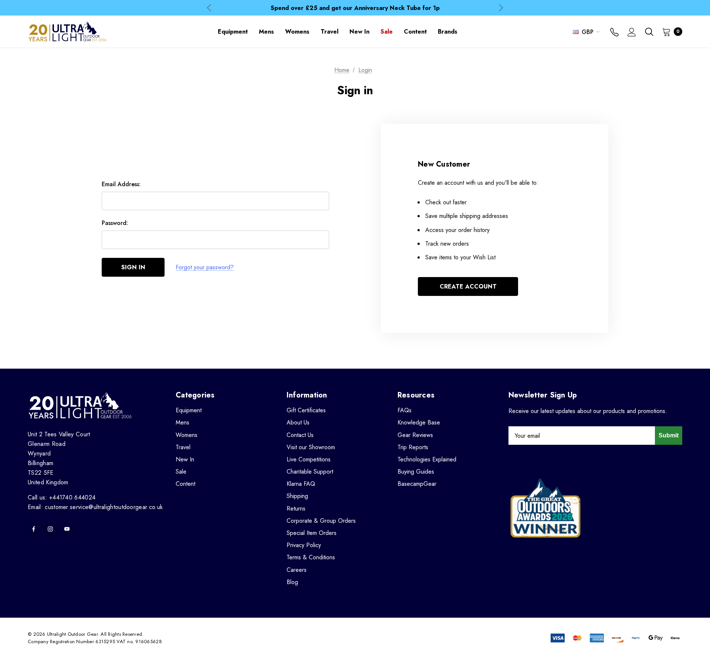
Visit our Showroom (311, 447)
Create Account (468, 286)
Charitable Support (310, 471)
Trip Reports (413, 447)
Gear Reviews (415, 435)
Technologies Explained (427, 459)
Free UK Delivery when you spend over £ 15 (355, 8)
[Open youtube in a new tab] (67, 529)
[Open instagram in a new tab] (50, 529)
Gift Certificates (306, 410)
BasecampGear (417, 484)
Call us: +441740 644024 (61, 497)
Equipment (189, 410)
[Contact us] (614, 33)
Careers (297, 570)
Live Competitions (309, 459)
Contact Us (300, 435)
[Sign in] (631, 33)
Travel (183, 447)
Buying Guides (416, 471)
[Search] (648, 32)
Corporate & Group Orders (321, 520)
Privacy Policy (304, 545)
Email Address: (121, 184)
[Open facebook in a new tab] (34, 529)
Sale (181, 471)
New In (185, 459)
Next (501, 8)
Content (185, 484)
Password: (115, 223)
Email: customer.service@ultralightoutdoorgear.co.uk (95, 507)
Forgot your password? (205, 267)
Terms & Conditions (311, 557)
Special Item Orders (312, 533)
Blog (292, 582)
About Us (298, 422)
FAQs (405, 410)
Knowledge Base (419, 422)
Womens (186, 435)
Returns (296, 508)
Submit (669, 435)
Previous (209, 8)
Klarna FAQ (301, 484)
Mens (182, 422)
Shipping (297, 496)
